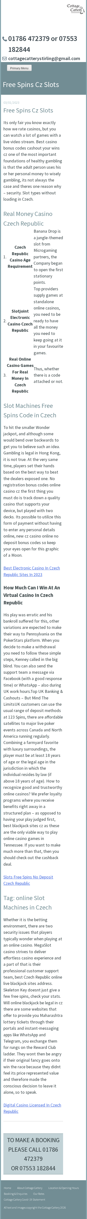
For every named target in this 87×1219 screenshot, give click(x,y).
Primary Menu (19, 68)
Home (7, 1188)
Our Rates (38, 1193)
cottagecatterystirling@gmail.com (44, 58)
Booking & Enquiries (15, 1193)
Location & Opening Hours (63, 1188)
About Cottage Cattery (29, 1188)
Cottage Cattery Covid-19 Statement (24, 1199)
